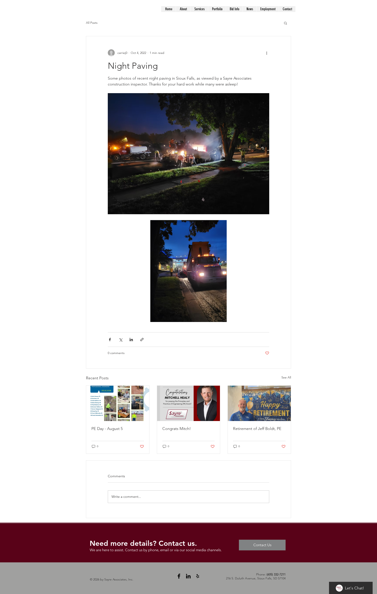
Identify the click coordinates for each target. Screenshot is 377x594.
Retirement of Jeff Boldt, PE (257, 428)
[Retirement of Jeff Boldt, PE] (259, 403)
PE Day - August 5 (107, 428)
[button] (285, 23)
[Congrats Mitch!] (188, 403)
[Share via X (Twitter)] (120, 339)
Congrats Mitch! (176, 428)
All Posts (92, 23)
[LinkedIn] (188, 576)
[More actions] (266, 52)
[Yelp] (197, 576)
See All (286, 377)
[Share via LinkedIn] (131, 339)
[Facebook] (179, 576)
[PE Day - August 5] (117, 403)
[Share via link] (142, 339)
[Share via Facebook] (110, 339)
